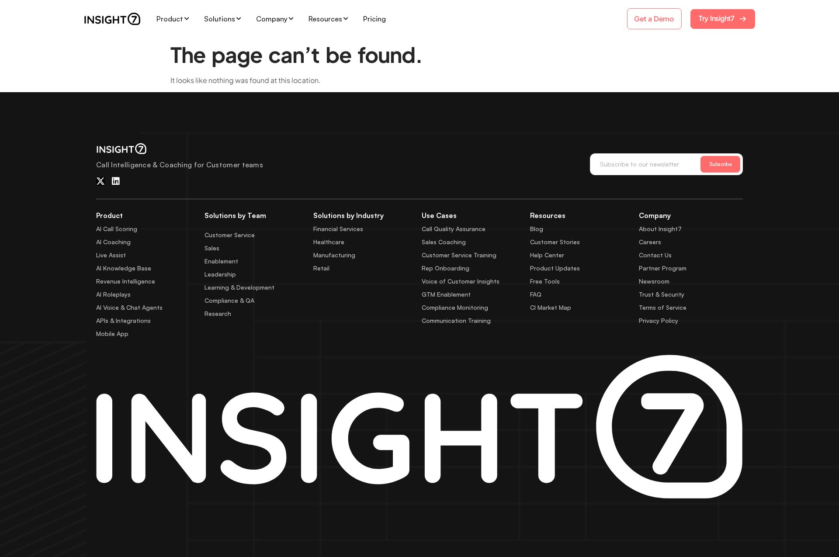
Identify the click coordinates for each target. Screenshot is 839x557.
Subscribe (720, 164)
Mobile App (112, 333)
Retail (321, 268)
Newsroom (654, 281)
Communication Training (456, 320)
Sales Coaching (444, 242)
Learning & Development (239, 287)
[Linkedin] (115, 181)
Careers (650, 242)
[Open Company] (291, 18)
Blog (536, 228)
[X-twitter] (100, 181)
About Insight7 (660, 228)
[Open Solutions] (238, 18)
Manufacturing (334, 255)
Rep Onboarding (445, 268)
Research (218, 313)
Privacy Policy (658, 320)
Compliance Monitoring (455, 307)
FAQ (535, 294)
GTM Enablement (446, 294)
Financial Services (338, 228)
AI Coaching (113, 242)
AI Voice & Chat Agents (129, 307)
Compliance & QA (229, 300)
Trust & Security (661, 294)
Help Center (547, 255)
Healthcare (328, 242)
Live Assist (111, 255)
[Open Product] (186, 18)
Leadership (220, 274)
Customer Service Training (459, 255)
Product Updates (555, 268)
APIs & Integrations (123, 320)
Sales (212, 248)
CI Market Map (550, 307)
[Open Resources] (345, 18)
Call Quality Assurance (453, 228)
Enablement (221, 261)
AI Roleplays (113, 294)
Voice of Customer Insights (460, 281)
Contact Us (655, 255)
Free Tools (545, 281)
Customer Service (230, 235)
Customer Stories (555, 242)
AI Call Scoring (116, 228)
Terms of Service (662, 307)
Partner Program (662, 268)
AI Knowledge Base (123, 268)
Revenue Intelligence (125, 281)
